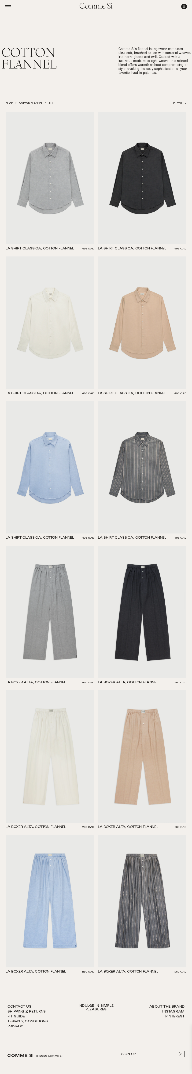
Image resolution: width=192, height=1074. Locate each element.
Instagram (173, 1011)
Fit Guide (16, 1016)
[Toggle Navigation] (8, 6)
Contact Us (19, 1007)
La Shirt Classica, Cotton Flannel (40, 249)
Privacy (15, 1026)
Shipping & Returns (26, 1011)
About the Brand (167, 1007)
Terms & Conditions (27, 1021)
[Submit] (170, 1054)
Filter (177, 103)
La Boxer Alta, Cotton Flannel (36, 683)
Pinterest (175, 1016)
